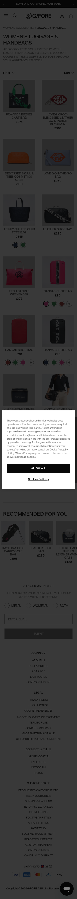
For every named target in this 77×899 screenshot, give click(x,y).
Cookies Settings (38, 479)
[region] (38, 449)
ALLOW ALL (38, 468)
